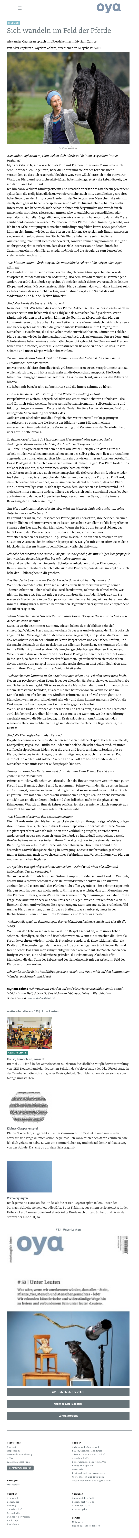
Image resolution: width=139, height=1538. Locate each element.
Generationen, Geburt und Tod (89, 1462)
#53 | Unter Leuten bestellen (68, 1392)
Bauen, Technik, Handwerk (87, 1450)
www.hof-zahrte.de (41, 998)
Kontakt (11, 1447)
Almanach (13, 1498)
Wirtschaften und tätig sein (88, 1476)
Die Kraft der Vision (18, 1516)
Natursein (78, 1469)
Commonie (13, 1501)
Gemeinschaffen (81, 1458)
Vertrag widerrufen (20, 1467)
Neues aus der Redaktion (68, 1404)
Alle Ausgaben (80, 1509)
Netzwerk (77, 1522)
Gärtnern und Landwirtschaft (89, 1454)
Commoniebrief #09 (83, 1498)
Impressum (13, 1450)
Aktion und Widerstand (85, 1447)
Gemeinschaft (15, 1509)
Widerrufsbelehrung (18, 1462)
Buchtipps (12, 1520)
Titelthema (13, 1524)
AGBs (10, 1458)
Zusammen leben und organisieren (91, 1480)
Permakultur (14, 1513)
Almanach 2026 (81, 1505)
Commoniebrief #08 (83, 1501)
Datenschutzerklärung (20, 1454)
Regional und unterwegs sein (88, 1473)
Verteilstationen (68, 1416)
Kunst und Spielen (82, 1465)
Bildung (11, 1505)
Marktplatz (13, 1484)
